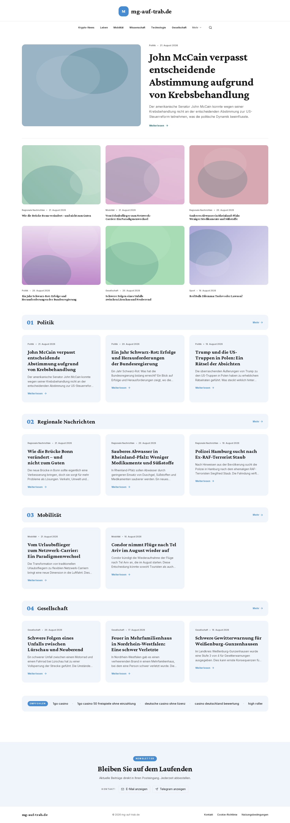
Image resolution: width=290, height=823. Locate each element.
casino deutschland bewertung (217, 703)
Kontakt (208, 814)
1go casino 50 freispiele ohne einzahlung (106, 703)
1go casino (60, 703)
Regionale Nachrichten (33, 210)
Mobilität (118, 27)
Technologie (158, 27)
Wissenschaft (137, 27)
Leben (104, 27)
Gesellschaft (179, 27)
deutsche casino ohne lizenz (165, 703)
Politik (152, 45)
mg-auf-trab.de (35, 815)
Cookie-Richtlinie (227, 814)
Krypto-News (86, 27)
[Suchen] (210, 27)
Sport (192, 290)
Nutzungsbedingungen (255, 814)
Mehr (195, 27)
